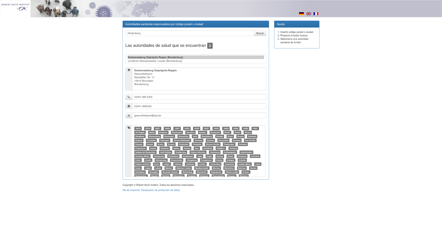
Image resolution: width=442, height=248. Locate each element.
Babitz (152, 132)
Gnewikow (207, 148)
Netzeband (140, 172)
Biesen (248, 132)
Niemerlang (187, 172)
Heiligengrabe (230, 152)
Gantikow (165, 148)
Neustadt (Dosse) (170, 172)
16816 (138, 128)
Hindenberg (173, 156)
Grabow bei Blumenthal (145, 152)
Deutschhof (223, 140)
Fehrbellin (197, 144)
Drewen (171, 144)
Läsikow (177, 164)
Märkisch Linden (184, 168)
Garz (197, 148)
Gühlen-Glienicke (198, 152)
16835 (196, 128)
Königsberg (192, 160)
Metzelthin (228, 168)
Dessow (210, 140)
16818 (147, 128)
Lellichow (190, 164)
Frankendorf (229, 144)
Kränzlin (242, 160)
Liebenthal (229, 164)
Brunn (230, 136)
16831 (177, 128)
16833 (186, 128)
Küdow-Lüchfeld (142, 164)
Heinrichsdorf (246, 152)
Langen (167, 164)
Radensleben (141, 176)
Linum (138, 168)
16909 (245, 128)
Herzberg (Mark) (142, 156)
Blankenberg (154, 136)
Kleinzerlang (161, 160)
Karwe (230, 156)
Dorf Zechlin (250, 140)
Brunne (240, 136)
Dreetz (160, 144)
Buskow (138, 140)
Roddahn (192, 176)
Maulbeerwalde (201, 168)
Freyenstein (140, 148)
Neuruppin (153, 172)
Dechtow (198, 140)
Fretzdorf (243, 144)
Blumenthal (183, 136)
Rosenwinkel (218, 176)
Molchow (242, 168)
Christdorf (151, 140)
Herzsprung (159, 156)
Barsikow (190, 132)
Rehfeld (165, 176)
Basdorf (202, 132)
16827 (157, 128)
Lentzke (202, 164)
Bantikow (163, 132)
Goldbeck (221, 148)
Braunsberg (207, 136)
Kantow (220, 156)
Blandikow (139, 136)
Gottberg (233, 148)
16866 (226, 128)
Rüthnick (244, 176)
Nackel (253, 168)
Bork (195, 136)
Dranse (150, 144)
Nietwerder (201, 172)
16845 (216, 128)
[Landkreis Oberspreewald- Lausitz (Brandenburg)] (196, 61)
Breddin (219, 136)
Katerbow (255, 156)
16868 (235, 128)
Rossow (231, 176)
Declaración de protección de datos (160, 190)
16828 (167, 128)
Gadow (153, 148)
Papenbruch (216, 172)
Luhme (158, 168)
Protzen (246, 172)
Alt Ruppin (140, 132)
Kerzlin (148, 160)
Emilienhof (183, 144)
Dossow (138, 144)
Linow (257, 164)
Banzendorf (177, 132)
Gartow (187, 148)
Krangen (230, 160)
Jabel (200, 156)
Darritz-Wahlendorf (182, 140)
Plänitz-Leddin (232, 172)
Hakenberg (214, 152)
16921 (255, 128)
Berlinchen (215, 132)
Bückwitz (252, 136)
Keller (138, 160)
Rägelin (154, 176)
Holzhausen (188, 156)
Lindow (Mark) (244, 164)
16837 (206, 128)
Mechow (216, 168)
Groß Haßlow (165, 152)
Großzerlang (181, 152)
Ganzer (176, 148)
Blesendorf (169, 136)
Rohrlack (204, 176)
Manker (169, 168)
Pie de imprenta (131, 190)
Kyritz (156, 164)
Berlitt (227, 132)
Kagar (209, 156)
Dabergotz (164, 140)
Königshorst (206, 160)
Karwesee (242, 156)
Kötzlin (219, 160)
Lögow (148, 168)
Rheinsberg (179, 176)
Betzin (237, 132)
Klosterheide (176, 160)
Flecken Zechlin (212, 144)
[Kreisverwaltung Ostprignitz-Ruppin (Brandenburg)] (196, 57)
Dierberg (236, 140)
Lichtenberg (215, 164)
